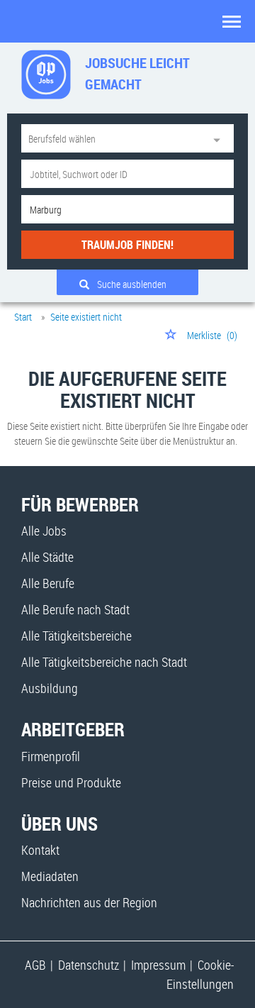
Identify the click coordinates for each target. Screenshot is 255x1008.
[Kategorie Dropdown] (219, 138)
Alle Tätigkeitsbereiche (76, 635)
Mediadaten (50, 876)
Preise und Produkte (71, 782)
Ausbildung (49, 688)
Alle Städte (47, 556)
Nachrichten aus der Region (89, 902)
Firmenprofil (50, 756)
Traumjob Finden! (127, 245)
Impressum (158, 964)
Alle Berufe (47, 583)
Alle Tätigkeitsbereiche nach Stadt (104, 661)
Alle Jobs (44, 530)
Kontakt (40, 849)
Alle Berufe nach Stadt (75, 609)
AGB (35, 964)
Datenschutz (88, 964)
